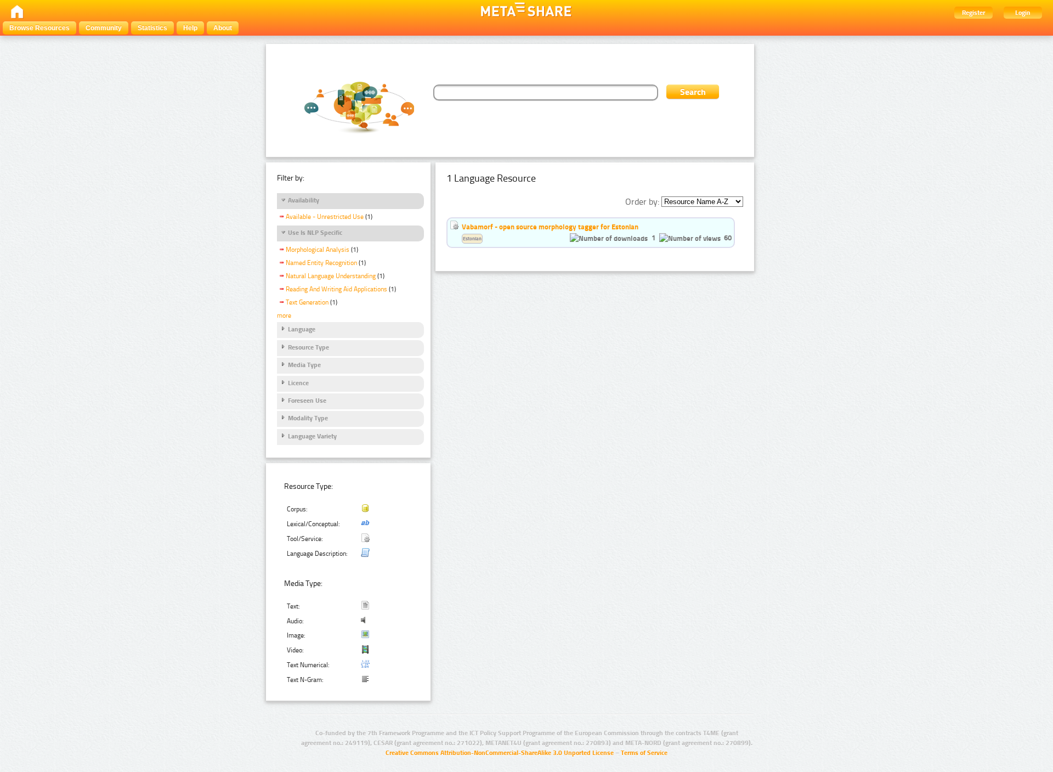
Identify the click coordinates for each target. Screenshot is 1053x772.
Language (301, 329)
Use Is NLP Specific (315, 232)
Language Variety (312, 436)
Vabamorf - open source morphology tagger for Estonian (550, 226)
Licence (298, 383)
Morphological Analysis (317, 249)
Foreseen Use (307, 400)
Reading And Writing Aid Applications (336, 289)
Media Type (304, 365)
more (284, 315)
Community (104, 28)
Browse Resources (39, 28)
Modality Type (308, 418)
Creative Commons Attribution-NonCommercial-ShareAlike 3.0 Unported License (500, 753)
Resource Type (308, 347)
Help (190, 28)
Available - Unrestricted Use (325, 217)
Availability (303, 200)
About (222, 28)
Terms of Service (644, 753)
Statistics (152, 28)
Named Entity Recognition (321, 263)
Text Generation (307, 302)
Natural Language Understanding (331, 276)
